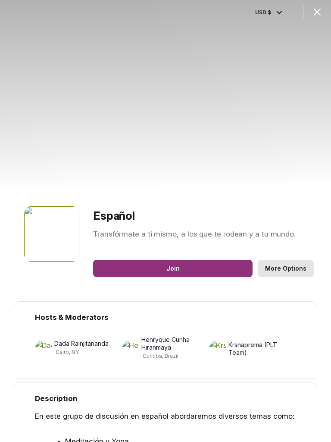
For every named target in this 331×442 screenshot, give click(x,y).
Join (173, 268)
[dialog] (165, 221)
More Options (285, 268)
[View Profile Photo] (51, 234)
